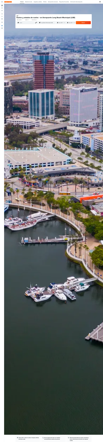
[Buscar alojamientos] (2, 8)
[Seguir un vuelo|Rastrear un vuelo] (2, 16)
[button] (2, 2)
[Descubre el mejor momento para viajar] (2, 19)
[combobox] (19, 19)
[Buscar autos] (2, 10)
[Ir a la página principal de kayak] (8, 2)
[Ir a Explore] (2, 14)
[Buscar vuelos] (2, 5)
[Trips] (2, 22)
